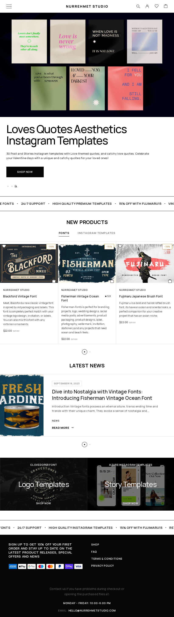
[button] (7, 186)
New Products (87, 221)
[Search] (138, 6)
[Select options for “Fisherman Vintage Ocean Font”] (112, 281)
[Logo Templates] (43, 484)
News (55, 420)
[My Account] (147, 6)
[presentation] (29, 313)
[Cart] (166, 6)
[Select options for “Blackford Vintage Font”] (54, 281)
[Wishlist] (157, 6)
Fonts (64, 233)
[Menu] (9, 6)
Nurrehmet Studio (16, 289)
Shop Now (25, 172)
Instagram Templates (96, 233)
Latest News (86, 365)
